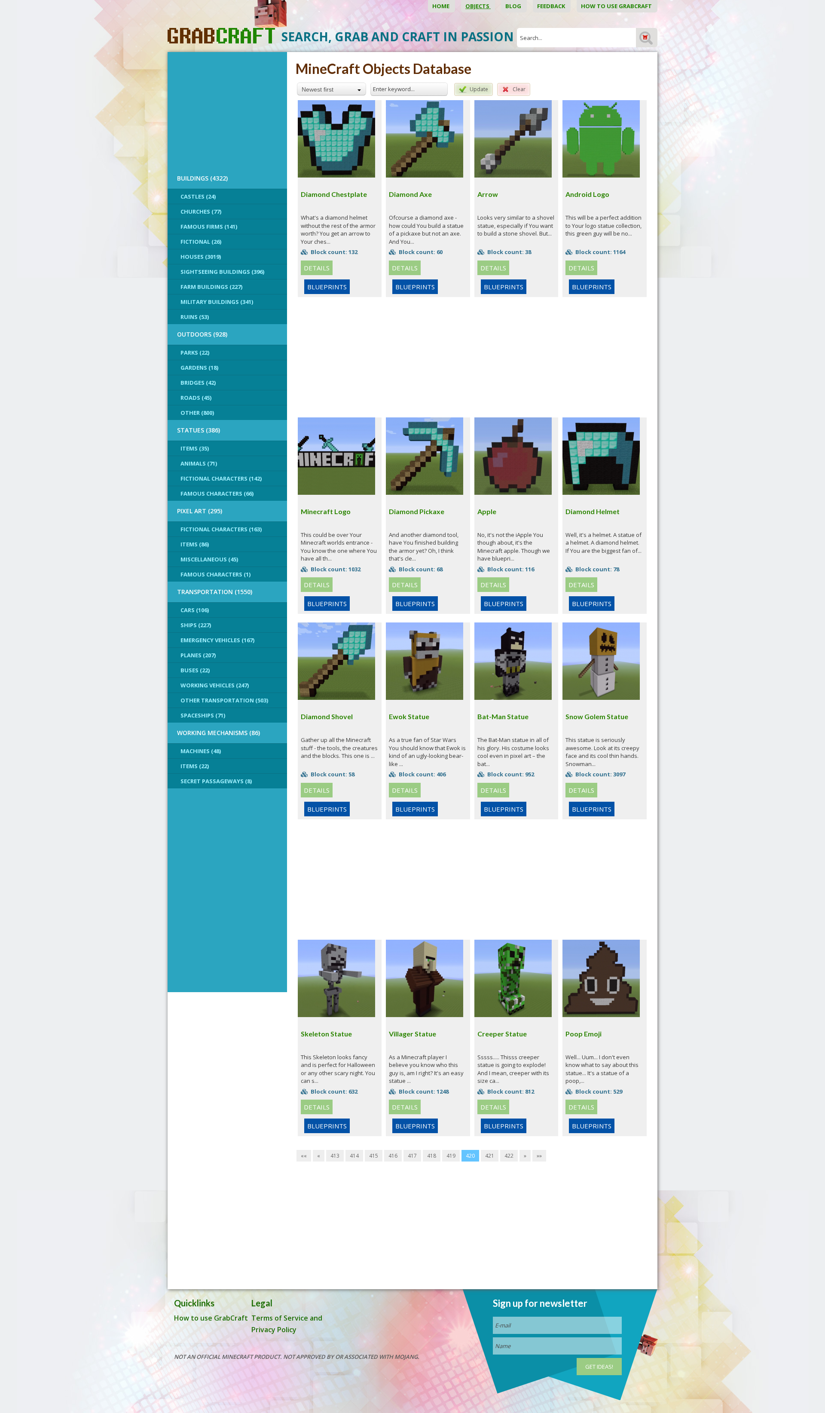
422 (508, 1155)
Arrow (487, 194)
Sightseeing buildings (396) (222, 272)
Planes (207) (198, 655)
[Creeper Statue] (513, 977)
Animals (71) (198, 463)
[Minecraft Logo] (336, 455)
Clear (519, 89)
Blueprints (327, 286)
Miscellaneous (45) (209, 559)
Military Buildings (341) (216, 302)
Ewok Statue (409, 716)
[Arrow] (513, 138)
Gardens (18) (199, 367)
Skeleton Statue (326, 1034)
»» (539, 1155)
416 (392, 1155)
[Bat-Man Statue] (513, 661)
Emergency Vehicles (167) (217, 640)
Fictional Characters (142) (221, 478)
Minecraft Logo (326, 511)
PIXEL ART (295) (199, 511)
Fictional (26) (200, 241)
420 (470, 1155)
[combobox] (331, 89)
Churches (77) (200, 211)
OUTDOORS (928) (202, 334)
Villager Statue (412, 1034)
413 (334, 1155)
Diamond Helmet (592, 511)
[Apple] (513, 455)
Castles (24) (198, 196)
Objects (478, 6)
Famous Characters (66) (217, 493)
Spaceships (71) (202, 715)
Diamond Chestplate (334, 194)
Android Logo (587, 194)
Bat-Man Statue (503, 716)
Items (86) (194, 544)
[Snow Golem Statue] (601, 661)
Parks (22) (194, 352)
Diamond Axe (410, 194)
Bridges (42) (198, 382)
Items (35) (194, 448)
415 (373, 1155)
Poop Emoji (583, 1034)
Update (479, 89)
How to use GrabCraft (617, 6)
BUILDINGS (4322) (202, 178)
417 (412, 1155)
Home (441, 6)
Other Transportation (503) (224, 700)
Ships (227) (195, 625)
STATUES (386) (198, 430)
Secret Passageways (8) (216, 781)
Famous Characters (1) (215, 574)
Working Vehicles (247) (214, 685)
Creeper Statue (502, 1034)
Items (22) (194, 766)
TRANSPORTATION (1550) (214, 592)
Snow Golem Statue (596, 716)
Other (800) (197, 413)
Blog (513, 6)
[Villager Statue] (424, 977)
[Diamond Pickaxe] (424, 455)
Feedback (551, 6)
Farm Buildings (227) (211, 287)
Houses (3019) (200, 257)
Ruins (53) (194, 317)
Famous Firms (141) (208, 226)
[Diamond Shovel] (336, 661)
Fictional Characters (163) (221, 529)
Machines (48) (200, 751)
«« (304, 1155)
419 (450, 1155)
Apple (486, 511)
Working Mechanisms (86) (218, 733)
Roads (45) (195, 398)
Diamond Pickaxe (416, 511)
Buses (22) (195, 670)
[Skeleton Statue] (336, 977)
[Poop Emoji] (601, 977)
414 (354, 1155)
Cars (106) (194, 610)
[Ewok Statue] (424, 661)
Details (317, 268)
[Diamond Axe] (424, 138)
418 (431, 1155)
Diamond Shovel (327, 716)
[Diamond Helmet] (601, 455)
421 (489, 1155)
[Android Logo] (601, 138)
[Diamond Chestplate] (336, 138)
